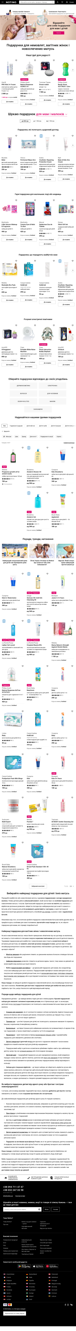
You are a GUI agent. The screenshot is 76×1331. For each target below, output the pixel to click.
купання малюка (26, 1051)
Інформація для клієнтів (27, 1241)
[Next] (72, 69)
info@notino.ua (8, 1196)
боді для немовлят (51, 1058)
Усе (4, 426)
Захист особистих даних (45, 1252)
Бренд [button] (24, 436)
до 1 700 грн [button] (37, 121)
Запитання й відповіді (10, 1253)
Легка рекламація (46, 1248)
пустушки (16, 1004)
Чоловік (55, 1209)
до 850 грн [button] (25, 121)
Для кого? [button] (33, 436)
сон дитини (46, 912)
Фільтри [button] (8, 436)
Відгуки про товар (46, 1240)
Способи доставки (46, 1242)
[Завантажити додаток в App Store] (38, 1266)
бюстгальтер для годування (14, 976)
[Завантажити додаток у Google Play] (24, 1266)
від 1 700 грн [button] (50, 121)
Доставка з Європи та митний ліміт (29, 1250)
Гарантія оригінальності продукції (45, 1223)
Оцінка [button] (59, 436)
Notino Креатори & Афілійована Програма (29, 1245)
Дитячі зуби (43, 426)
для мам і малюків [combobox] (50, 114)
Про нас (5, 1224)
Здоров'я (7, 431)
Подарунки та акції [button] (46, 436)
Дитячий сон (31, 426)
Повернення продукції (10, 1240)
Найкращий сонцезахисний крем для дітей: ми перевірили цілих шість (14, 563)
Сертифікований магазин (27, 1227)
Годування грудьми (16, 426)
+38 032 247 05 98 (13, 1190)
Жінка (46, 1209)
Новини (5, 1248)
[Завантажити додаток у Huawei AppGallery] (51, 1266)
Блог (4, 1242)
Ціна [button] (16, 436)
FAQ (4, 1245)
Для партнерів (44, 1245)
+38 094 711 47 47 (13, 1187)
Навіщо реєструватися (10, 1251)
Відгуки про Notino (46, 1228)
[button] (3, 3)
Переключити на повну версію (14, 1313)
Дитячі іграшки (56, 426)
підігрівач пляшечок (65, 973)
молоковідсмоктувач (49, 973)
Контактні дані (20, 1196)
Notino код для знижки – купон (29, 1222)
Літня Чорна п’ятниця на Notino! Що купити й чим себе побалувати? (42, 563)
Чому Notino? (7, 1221)
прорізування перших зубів (45, 1035)
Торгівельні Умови (27, 1254)
